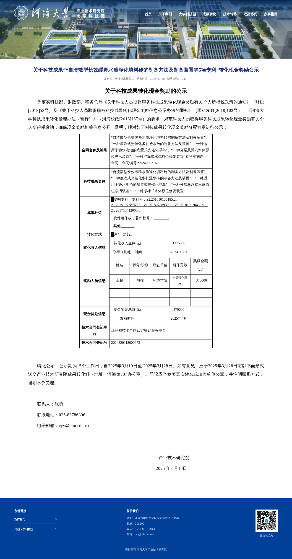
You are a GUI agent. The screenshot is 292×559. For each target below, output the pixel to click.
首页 (148, 14)
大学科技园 (187, 14)
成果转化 (209, 14)
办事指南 (271, 14)
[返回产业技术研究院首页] (60, 7)
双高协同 (250, 14)
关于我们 (165, 14)
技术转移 (230, 14)
